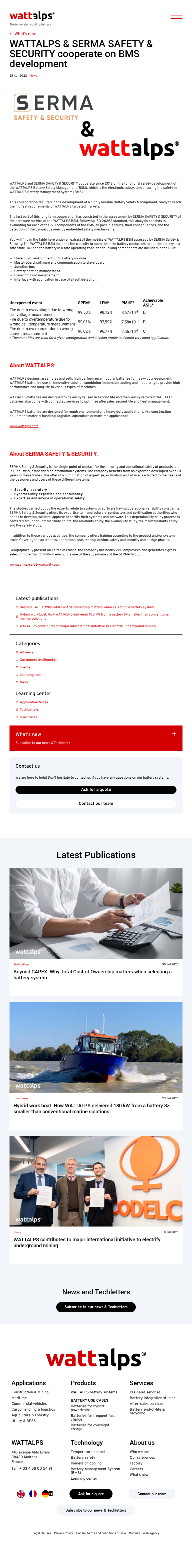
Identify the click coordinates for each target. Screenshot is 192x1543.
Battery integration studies (152, 1398)
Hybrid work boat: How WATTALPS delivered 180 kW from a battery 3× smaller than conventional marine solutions (95, 617)
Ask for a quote (96, 790)
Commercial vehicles (29, 1404)
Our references (142, 1457)
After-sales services (147, 1404)
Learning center (32, 675)
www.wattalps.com (24, 426)
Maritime (19, 1398)
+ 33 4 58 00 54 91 (35, 1468)
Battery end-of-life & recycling (147, 1411)
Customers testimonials (39, 660)
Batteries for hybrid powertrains (87, 1408)
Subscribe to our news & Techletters (96, 1307)
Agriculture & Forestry (30, 1415)
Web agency (151, 1533)
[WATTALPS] (32, 16)
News (33, 76)
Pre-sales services (145, 1392)
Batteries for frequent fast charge (93, 1418)
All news (26, 652)
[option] (33, 1494)
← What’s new (23, 34)
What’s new (139, 1475)
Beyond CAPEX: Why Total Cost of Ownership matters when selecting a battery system (87, 607)
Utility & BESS (24, 1421)
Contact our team (96, 804)
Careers (136, 1469)
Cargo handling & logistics (33, 1409)
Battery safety (83, 1457)
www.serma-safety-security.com (35, 565)
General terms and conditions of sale (101, 1533)
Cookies (134, 1533)
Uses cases (29, 717)
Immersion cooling (86, 1463)
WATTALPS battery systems (94, 1392)
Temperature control (88, 1452)
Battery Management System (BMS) (95, 1471)
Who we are (139, 1452)
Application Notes (34, 702)
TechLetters (29, 710)
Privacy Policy (63, 1533)
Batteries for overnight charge (90, 1427)
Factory (136, 1463)
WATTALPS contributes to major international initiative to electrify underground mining (88, 626)
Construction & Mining (30, 1392)
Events (25, 667)
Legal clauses (42, 1533)
